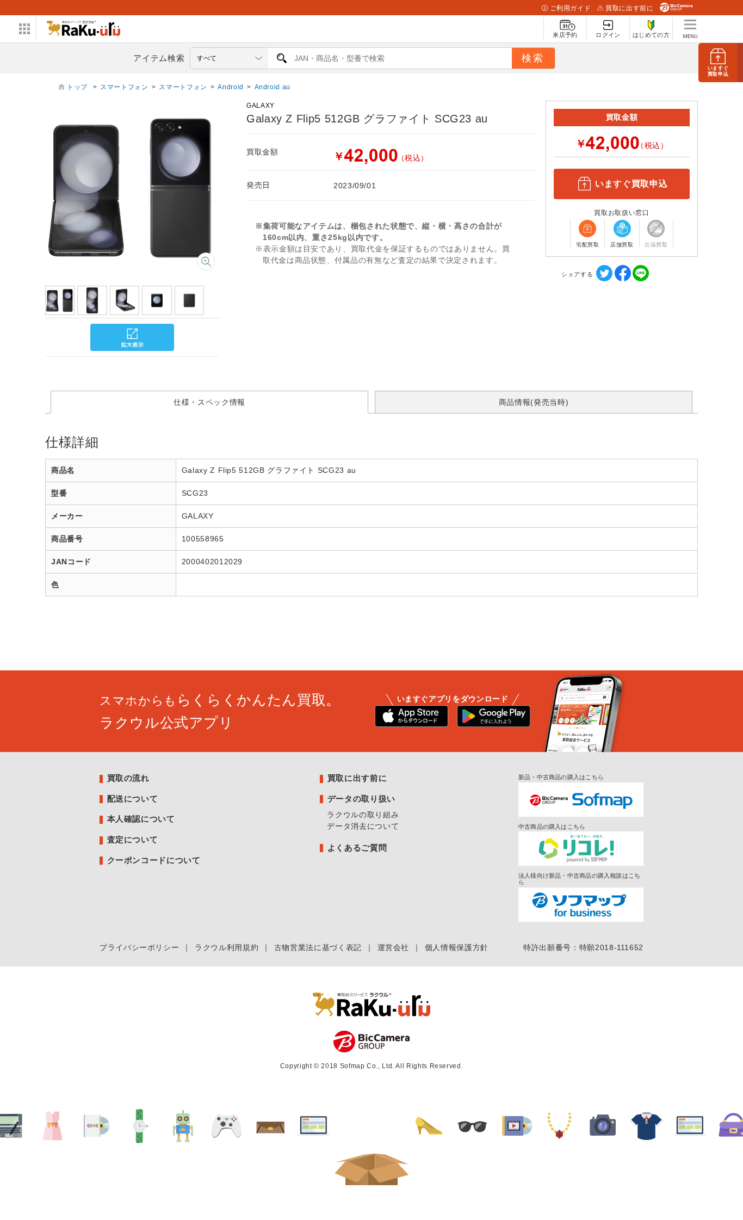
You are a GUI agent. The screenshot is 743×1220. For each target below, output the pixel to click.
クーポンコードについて (154, 860)
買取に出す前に (629, 8)
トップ (78, 87)
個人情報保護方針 (456, 947)
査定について (132, 839)
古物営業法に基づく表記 (318, 947)
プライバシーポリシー (139, 947)
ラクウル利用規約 (226, 947)
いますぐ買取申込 (631, 183)
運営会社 (393, 947)
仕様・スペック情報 (209, 402)
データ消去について (363, 826)
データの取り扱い (361, 798)
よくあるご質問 (357, 847)
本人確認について (141, 818)
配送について (132, 798)
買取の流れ (128, 777)
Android (230, 87)
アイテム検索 (158, 58)
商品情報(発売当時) (533, 402)
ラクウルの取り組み (363, 814)
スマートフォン (124, 87)
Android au (272, 87)
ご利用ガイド (570, 8)
